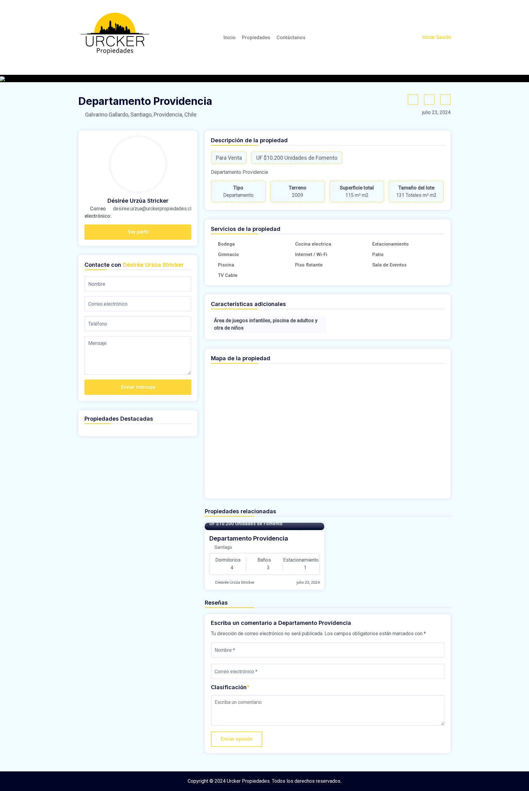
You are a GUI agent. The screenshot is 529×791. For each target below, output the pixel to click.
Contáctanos (291, 37)
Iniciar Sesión (436, 37)
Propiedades (256, 37)
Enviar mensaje (138, 387)
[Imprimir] (445, 99)
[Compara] (429, 99)
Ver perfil (138, 232)
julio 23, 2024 (308, 582)
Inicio (229, 37)
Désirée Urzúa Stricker (234, 582)
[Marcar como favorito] (413, 99)
